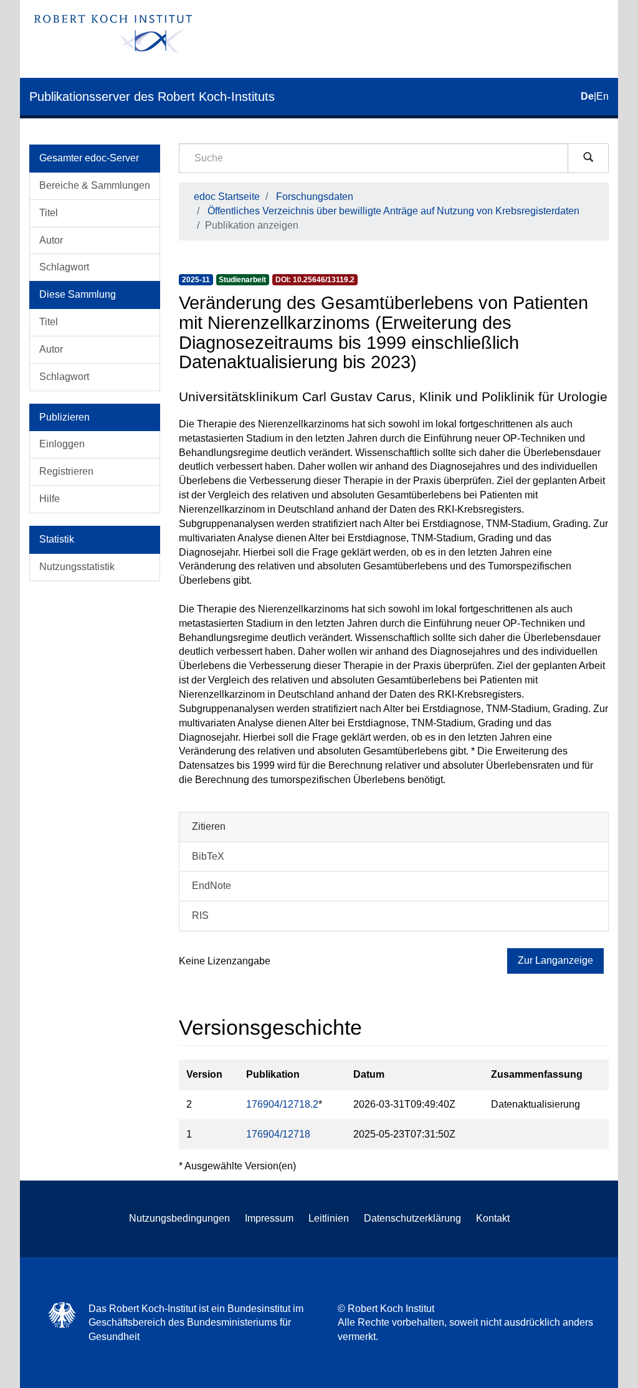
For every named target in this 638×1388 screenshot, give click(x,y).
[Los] (588, 158)
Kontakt (493, 1218)
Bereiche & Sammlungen (94, 185)
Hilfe (49, 498)
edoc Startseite (227, 196)
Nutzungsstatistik (77, 566)
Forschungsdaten (314, 196)
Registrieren (66, 471)
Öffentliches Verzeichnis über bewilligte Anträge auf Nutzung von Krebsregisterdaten (393, 211)
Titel (48, 212)
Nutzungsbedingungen (179, 1218)
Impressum (269, 1218)
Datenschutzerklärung (412, 1218)
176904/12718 (278, 1134)
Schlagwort (64, 267)
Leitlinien (328, 1218)
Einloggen (62, 444)
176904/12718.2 (282, 1104)
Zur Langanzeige (555, 960)
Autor (51, 240)
